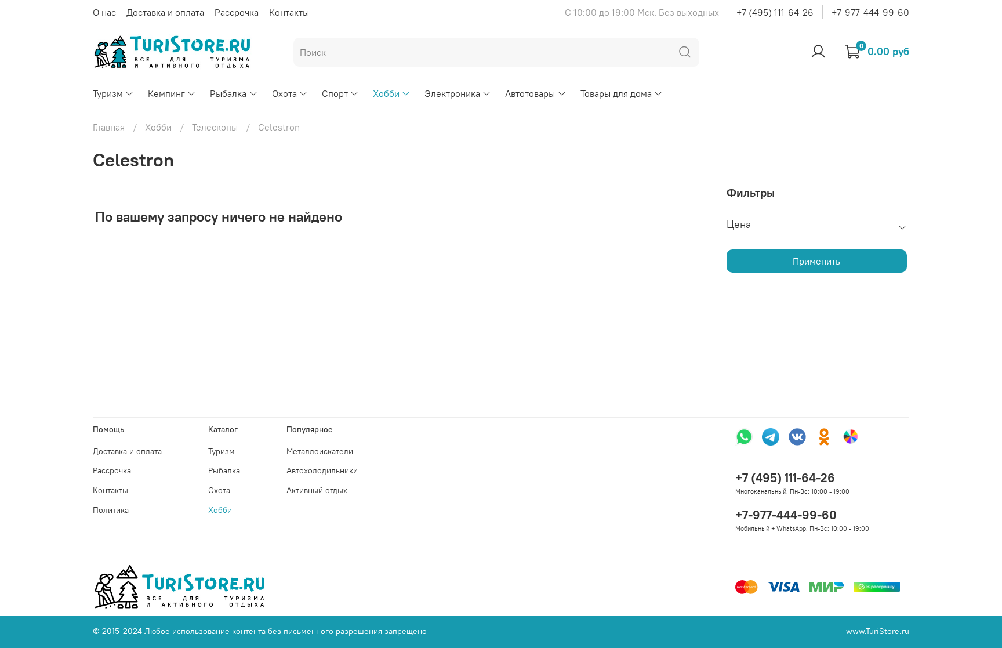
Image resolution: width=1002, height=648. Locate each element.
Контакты (289, 12)
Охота (284, 93)
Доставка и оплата (165, 12)
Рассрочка (237, 12)
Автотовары (530, 93)
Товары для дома (616, 93)
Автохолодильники (322, 470)
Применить (816, 261)
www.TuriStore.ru (877, 631)
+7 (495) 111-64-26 (775, 12)
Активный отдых (316, 490)
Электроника (452, 93)
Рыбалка (228, 93)
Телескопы (215, 127)
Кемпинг (166, 93)
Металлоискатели (319, 451)
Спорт (335, 93)
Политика (111, 510)
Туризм (108, 93)
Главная (109, 127)
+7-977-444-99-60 (870, 12)
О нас (104, 12)
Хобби (386, 93)
